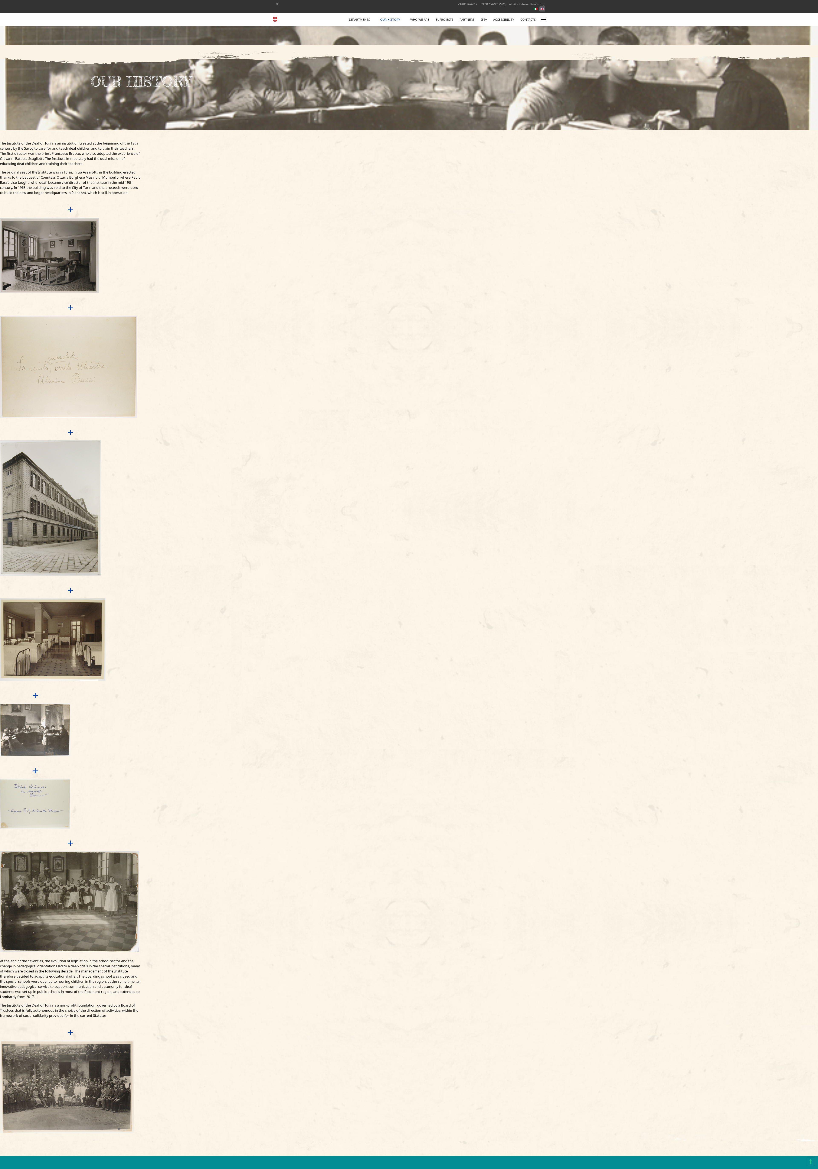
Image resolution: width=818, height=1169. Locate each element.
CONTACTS (528, 19)
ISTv (484, 19)
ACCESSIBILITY (503, 19)
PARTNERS (467, 19)
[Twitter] (277, 4)
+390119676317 (467, 4)
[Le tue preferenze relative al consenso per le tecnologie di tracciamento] (810, 1161)
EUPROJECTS (444, 19)
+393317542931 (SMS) (492, 4)
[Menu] (543, 19)
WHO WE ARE (419, 19)
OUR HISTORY (390, 19)
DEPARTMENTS (359, 19)
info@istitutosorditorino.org (526, 4)
